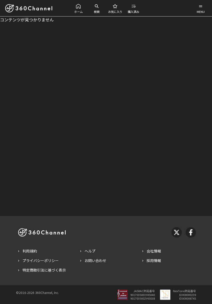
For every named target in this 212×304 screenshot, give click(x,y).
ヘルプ (90, 251)
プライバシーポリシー (40, 260)
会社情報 (154, 251)
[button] (78, 8)
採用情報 (154, 260)
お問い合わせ (95, 260)
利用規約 (29, 251)
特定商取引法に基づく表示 (44, 270)
